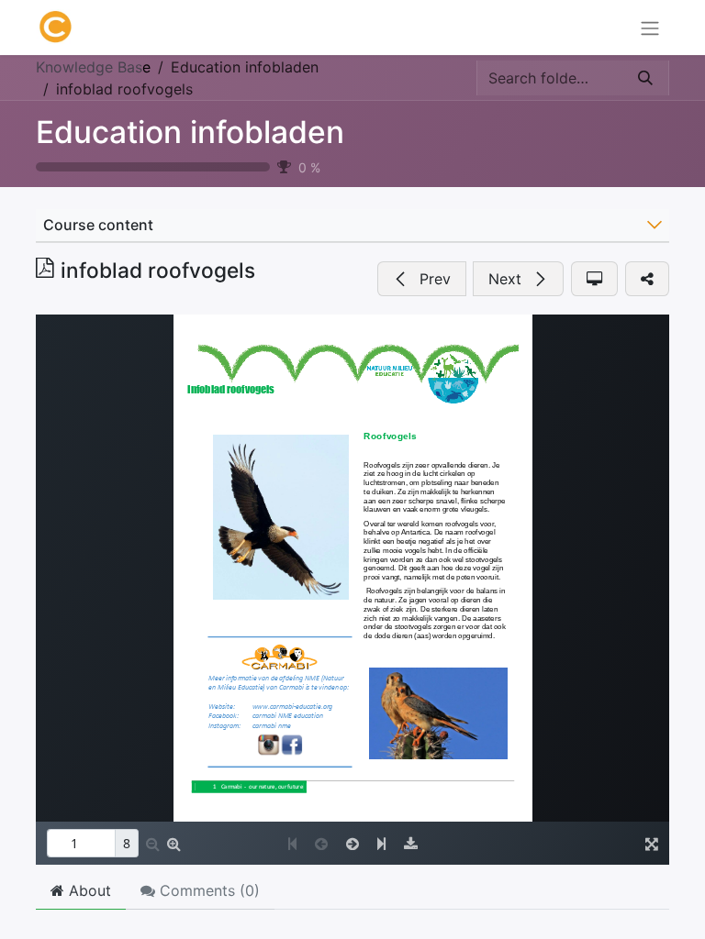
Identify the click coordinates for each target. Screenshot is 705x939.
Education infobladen (190, 132)
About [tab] (87, 890)
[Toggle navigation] (650, 27)
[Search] (645, 78)
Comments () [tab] (207, 890)
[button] (421, 278)
